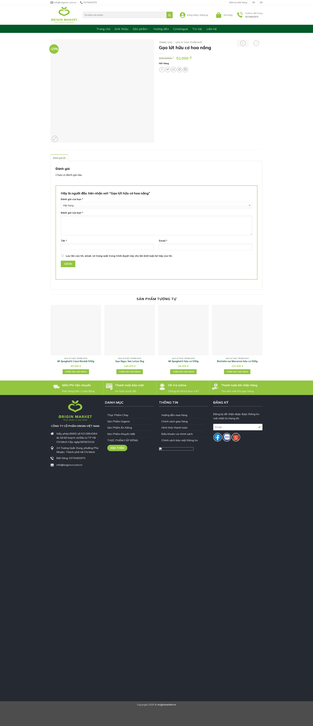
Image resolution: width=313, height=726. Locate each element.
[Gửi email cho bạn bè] (173, 69)
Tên (64, 240)
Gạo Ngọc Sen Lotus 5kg (129, 361)
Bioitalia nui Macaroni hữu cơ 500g (237, 361)
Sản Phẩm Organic (118, 421)
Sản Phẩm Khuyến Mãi (121, 434)
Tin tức (197, 29)
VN (253, 2)
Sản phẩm (140, 29)
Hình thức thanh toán (174, 427)
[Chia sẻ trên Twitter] (168, 69)
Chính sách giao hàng (174, 421)
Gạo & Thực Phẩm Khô (188, 42)
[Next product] (243, 43)
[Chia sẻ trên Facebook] (162, 69)
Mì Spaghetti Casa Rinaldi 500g (75, 361)
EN (261, 2)
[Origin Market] (64, 15)
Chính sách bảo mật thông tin (179, 440)
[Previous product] (256, 43)
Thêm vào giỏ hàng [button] (76, 371)
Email (163, 240)
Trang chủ (103, 29)
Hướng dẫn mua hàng (174, 415)
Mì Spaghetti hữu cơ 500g (183, 361)
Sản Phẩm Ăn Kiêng (119, 427)
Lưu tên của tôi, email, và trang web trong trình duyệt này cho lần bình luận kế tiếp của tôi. (119, 255)
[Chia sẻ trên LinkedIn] (185, 69)
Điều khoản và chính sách (177, 434)
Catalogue (180, 29)
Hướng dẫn (161, 29)
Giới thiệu (122, 29)
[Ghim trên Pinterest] (179, 69)
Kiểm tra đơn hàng (238, 2)
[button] (224, 15)
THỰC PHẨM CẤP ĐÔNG (122, 440)
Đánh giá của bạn (72, 199)
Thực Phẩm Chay (117, 415)
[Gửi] (169, 15)
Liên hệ (212, 29)
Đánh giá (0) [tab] (59, 158)
